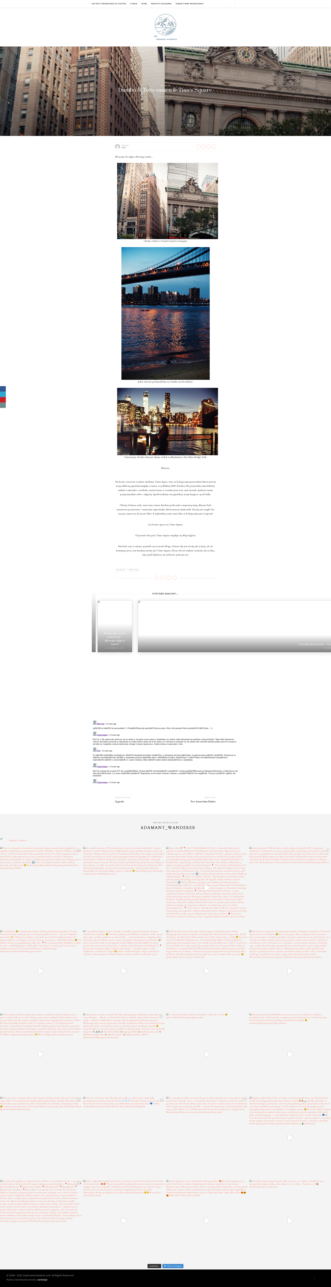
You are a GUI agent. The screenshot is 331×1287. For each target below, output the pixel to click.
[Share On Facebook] (3, 389)
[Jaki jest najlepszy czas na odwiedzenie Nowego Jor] (207, 1221)
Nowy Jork (133, 570)
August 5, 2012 (165, 97)
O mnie (133, 3)
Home (144, 3)
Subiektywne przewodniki (190, 3)
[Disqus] (165, 684)
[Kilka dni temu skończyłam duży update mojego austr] (207, 971)
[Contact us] (3, 405)
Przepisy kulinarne (161, 3)
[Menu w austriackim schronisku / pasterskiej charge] (41, 888)
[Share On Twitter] (3, 394)
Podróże (165, 85)
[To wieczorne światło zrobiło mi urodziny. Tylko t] (207, 1054)
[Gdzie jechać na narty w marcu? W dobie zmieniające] (124, 1054)
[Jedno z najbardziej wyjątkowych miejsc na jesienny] (124, 1221)
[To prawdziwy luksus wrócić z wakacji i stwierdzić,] (124, 971)
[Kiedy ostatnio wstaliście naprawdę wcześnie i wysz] (41, 1054)
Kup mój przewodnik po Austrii (109, 3)
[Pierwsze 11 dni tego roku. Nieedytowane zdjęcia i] (124, 1138)
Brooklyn (120, 570)
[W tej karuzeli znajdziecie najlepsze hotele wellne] (41, 1221)
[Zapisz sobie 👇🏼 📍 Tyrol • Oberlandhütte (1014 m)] (207, 888)
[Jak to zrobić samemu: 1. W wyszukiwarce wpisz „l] (124, 888)
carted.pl (42, 1279)
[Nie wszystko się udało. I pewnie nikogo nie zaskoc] (207, 1138)
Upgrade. (120, 801)
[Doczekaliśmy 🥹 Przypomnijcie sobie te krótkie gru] (41, 971)
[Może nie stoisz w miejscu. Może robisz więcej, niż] (41, 1138)
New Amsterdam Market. (203, 801)
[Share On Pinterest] (3, 399)
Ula (124, 147)
